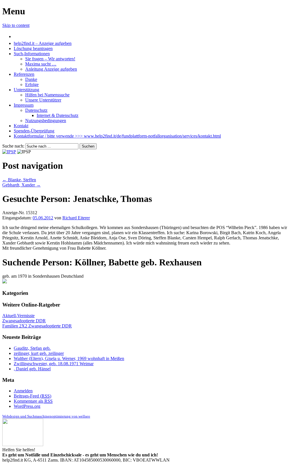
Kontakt (21, 125)
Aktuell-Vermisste (18, 315)
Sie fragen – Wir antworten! (50, 58)
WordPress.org (27, 406)
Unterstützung (26, 89)
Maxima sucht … (40, 63)
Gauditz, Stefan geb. (32, 348)
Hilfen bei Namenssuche (47, 94)
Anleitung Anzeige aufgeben (51, 69)
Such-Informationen (32, 53)
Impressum (23, 105)
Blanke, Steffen (19, 179)
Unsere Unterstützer (43, 100)
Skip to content (15, 25)
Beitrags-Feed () (32, 396)
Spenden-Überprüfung (34, 130)
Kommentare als (33, 401)
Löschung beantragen (33, 48)
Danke (31, 79)
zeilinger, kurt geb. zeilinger (39, 353)
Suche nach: (13, 146)
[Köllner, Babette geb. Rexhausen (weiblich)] (4, 281)
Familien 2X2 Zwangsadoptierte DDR (37, 325)
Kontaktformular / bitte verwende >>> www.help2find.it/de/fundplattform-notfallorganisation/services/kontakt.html (117, 136)
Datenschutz (36, 110)
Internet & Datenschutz (57, 115)
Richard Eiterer (76, 217)
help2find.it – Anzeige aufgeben (43, 43)
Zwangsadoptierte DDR (24, 320)
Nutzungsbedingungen (45, 120)
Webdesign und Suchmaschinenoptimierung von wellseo (46, 416)
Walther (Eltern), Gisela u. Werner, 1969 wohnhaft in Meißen (69, 358)
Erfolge (32, 84)
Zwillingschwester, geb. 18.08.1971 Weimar (54, 363)
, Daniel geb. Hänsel (32, 368)
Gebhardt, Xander (21, 184)
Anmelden (23, 390)
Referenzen (24, 74)
